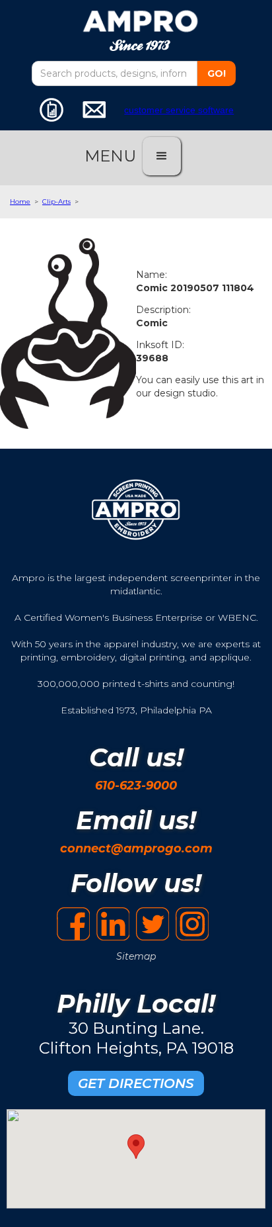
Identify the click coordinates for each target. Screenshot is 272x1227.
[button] (162, 156)
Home (20, 201)
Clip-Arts (56, 201)
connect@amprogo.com (136, 848)
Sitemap (136, 956)
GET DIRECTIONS (136, 1083)
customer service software (179, 110)
